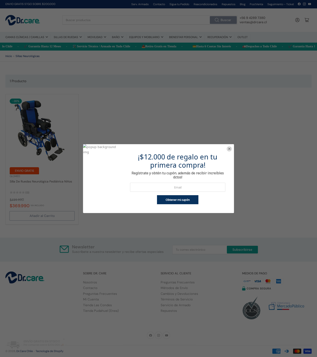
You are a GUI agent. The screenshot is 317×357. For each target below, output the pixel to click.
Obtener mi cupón (178, 200)
